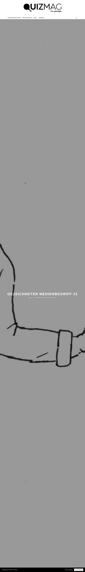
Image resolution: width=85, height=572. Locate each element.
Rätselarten (27, 17)
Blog (35, 17)
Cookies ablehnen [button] (69, 569)
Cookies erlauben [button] (78, 569)
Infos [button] (16, 569)
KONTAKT (42, 17)
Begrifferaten (51, 297)
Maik (30, 297)
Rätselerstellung (14, 17)
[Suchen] (76, 17)
